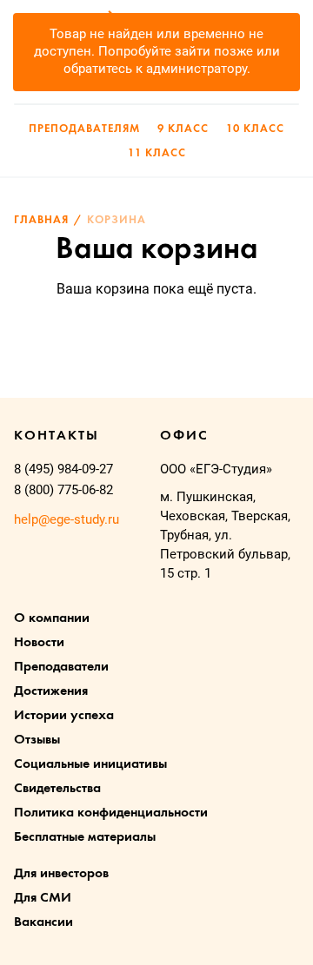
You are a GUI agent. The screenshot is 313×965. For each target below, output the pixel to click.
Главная (41, 220)
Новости (39, 643)
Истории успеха (64, 716)
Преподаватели (61, 667)
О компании (52, 618)
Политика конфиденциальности (111, 813)
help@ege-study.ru (66, 519)
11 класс (157, 153)
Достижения (51, 691)
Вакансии (43, 922)
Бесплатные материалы (85, 837)
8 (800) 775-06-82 (63, 490)
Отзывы (37, 740)
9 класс (183, 129)
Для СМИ (42, 898)
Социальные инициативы (90, 764)
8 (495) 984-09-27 (63, 469)
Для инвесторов (61, 874)
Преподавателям (84, 129)
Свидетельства (57, 789)
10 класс (255, 129)
